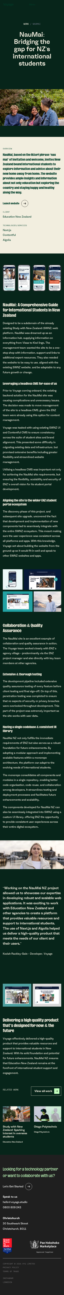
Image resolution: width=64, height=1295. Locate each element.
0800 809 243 (12, 1207)
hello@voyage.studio (15, 1202)
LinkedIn (7, 1282)
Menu (32, 4)
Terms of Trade (11, 1271)
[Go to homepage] (8, 4)
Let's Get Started (13, 1186)
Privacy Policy (11, 1267)
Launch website (11, 203)
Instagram (8, 1278)
